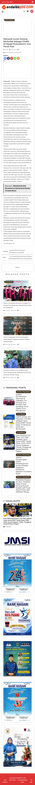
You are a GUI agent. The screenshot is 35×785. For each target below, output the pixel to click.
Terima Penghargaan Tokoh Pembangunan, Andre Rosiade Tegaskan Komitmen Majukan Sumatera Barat (16, 339)
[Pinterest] (11, 58)
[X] (8, 58)
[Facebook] (5, 58)
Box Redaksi (31, 11)
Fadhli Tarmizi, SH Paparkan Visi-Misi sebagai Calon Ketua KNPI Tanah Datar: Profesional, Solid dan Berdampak (23, 423)
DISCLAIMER (12, 780)
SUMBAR (21, 414)
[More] (18, 58)
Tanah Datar (8, 507)
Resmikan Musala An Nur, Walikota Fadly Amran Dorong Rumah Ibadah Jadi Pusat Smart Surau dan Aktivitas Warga (17, 372)
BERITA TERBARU (9, 20)
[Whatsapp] (15, 58)
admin (6, 49)
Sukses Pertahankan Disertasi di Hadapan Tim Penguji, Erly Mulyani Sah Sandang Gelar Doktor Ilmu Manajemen (17, 305)
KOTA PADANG (17, 52)
